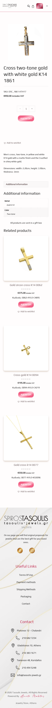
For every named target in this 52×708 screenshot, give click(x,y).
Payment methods (26, 582)
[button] (29, 6)
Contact (26, 603)
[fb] (20, 550)
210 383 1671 (29, 653)
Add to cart (26, 118)
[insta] (32, 550)
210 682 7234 (29, 638)
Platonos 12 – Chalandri (29, 630)
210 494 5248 (29, 667)
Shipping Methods (26, 589)
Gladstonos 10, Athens (29, 645)
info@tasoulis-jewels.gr (29, 675)
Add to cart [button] (26, 304)
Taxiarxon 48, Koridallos (29, 660)
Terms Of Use (26, 575)
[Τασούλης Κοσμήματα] (9, 5)
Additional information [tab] (17, 184)
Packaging (26, 596)
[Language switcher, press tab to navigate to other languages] (39, 6)
